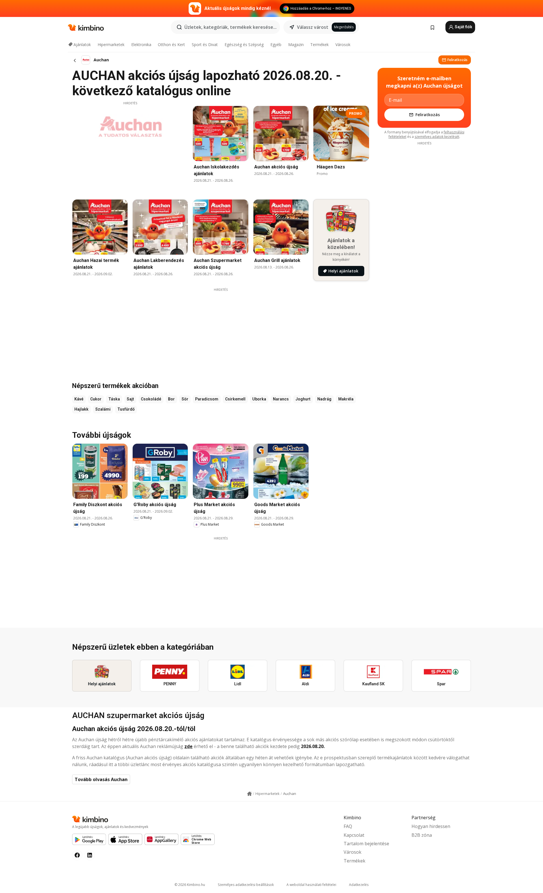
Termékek (319, 44)
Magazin (296, 44)
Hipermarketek (111, 44)
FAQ (348, 826)
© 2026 (189, 884)
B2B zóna (421, 835)
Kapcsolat (354, 835)
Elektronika (141, 44)
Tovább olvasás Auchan (101, 779)
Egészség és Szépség (244, 44)
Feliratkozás (457, 59)
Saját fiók (463, 27)
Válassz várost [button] (312, 27)
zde (188, 746)
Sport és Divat (205, 44)
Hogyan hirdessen (430, 826)
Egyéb (275, 44)
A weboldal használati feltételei (311, 884)
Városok (342, 44)
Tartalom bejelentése (366, 843)
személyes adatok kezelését (437, 136)
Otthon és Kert (171, 44)
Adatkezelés (359, 884)
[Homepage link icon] (249, 794)
